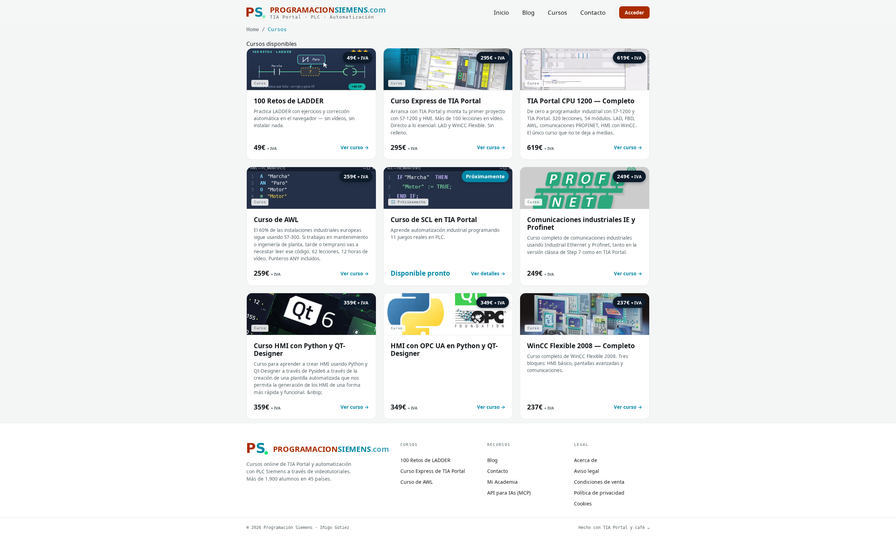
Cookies (583, 503)
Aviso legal (586, 471)
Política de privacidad (599, 492)
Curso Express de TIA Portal (432, 471)
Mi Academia (502, 482)
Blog (528, 12)
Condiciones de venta (599, 482)
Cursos (557, 12)
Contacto (593, 12)
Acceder (634, 12)
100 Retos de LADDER (425, 460)
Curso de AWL (416, 482)
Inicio (501, 12)
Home (252, 29)
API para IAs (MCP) (509, 492)
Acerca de (585, 460)
